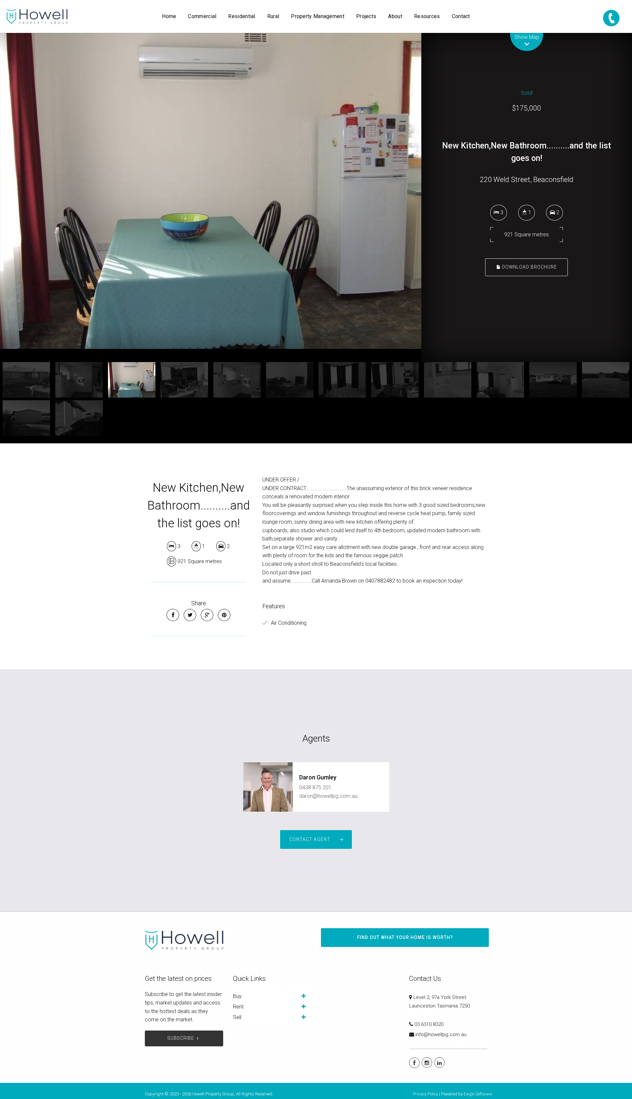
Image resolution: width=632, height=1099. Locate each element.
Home (169, 16)
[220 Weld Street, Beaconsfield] (210, 191)
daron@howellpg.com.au (328, 796)
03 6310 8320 (428, 1024)
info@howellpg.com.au (440, 1034)
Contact (461, 16)
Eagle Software (478, 1093)
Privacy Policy (425, 1093)
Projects (366, 16)
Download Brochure (529, 267)
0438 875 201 (315, 787)
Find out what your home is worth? (405, 937)
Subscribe (181, 1038)
